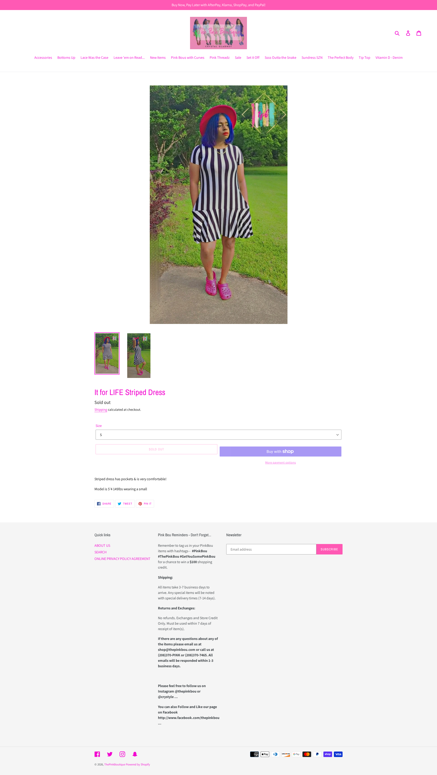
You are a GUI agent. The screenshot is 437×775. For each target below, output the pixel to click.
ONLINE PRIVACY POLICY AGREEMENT (122, 558)
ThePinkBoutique (114, 764)
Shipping (100, 409)
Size (99, 425)
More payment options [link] (280, 462)
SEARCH (100, 552)
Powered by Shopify (138, 764)
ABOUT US (102, 545)
